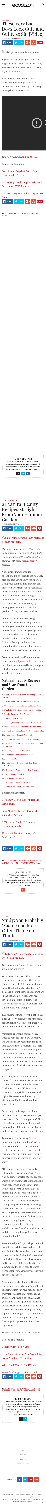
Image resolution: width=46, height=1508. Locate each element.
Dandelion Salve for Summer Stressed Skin (22, 710)
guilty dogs (33, 214)
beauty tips (12, 861)
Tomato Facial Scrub (13, 718)
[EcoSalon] (23, 4)
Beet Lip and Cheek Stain (16, 774)
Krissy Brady (18, 940)
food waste (12, 1389)
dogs (40, 67)
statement (11, 1049)
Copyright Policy (23, 1464)
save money (22, 1389)
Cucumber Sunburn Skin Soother (19, 754)
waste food (28, 965)
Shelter (18, 500)
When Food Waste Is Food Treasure (20, 1365)
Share (9, 43)
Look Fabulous (8, 500)
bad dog (10, 214)
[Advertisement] (23, 353)
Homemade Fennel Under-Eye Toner (21, 770)
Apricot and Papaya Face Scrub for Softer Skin (24, 731)
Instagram (21, 156)
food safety (34, 1142)
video (4, 215)
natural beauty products (27, 862)
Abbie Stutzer (19, 38)
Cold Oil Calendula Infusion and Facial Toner (23, 706)
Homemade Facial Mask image (17, 833)
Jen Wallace (18, 524)
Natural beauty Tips (32, 863)
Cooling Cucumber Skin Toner (18, 750)
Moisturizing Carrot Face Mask (18, 735)
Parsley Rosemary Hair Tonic (16, 714)
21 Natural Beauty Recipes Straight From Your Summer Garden (22, 511)
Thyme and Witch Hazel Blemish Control (21, 701)
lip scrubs (23, 661)
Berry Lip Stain (11, 759)
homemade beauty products (29, 861)
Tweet (21, 43)
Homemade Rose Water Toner (18, 782)
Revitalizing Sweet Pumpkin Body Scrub (22, 739)
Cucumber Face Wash (14, 778)
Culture (5, 20)
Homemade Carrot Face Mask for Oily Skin (22, 726)
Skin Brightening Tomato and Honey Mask (22, 722)
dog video (18, 214)
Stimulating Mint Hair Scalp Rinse (19, 787)
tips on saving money (20, 1390)
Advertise (23, 1455)
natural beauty (8, 862)
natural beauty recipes (12, 863)
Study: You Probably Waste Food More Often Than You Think (22, 928)
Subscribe (23, 1459)
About (23, 1450)
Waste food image (11, 1372)
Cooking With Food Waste (15, 1346)
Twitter (33, 156)
